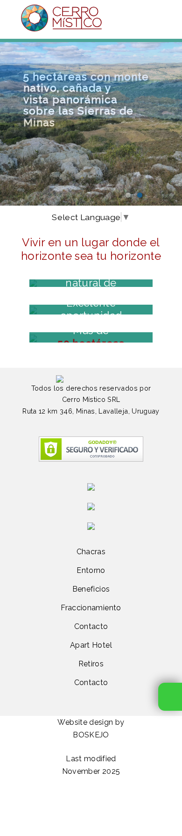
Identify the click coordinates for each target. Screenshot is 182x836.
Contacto (91, 626)
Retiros (91, 663)
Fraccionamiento (91, 607)
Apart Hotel (91, 645)
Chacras (91, 551)
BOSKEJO (91, 734)
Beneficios (91, 589)
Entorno (91, 570)
